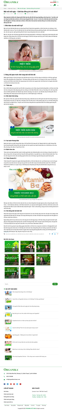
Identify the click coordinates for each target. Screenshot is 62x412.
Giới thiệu (6, 391)
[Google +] (57, 234)
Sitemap (44, 405)
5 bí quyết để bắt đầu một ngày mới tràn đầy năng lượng (25, 306)
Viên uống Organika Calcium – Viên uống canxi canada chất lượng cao (29, 356)
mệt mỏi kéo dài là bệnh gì (23, 234)
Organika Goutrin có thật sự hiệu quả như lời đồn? (24, 320)
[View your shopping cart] (54, 5)
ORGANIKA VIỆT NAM (31, 408)
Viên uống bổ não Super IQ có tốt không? (22, 292)
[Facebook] (50, 234)
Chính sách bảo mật (8, 394)
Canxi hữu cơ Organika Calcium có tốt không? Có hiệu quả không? (28, 299)
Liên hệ (32, 405)
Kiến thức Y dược (30, 13)
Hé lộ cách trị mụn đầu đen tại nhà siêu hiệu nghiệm (25, 342)
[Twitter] (52, 234)
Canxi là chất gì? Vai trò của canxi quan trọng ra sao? (25, 327)
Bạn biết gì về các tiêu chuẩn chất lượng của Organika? (25, 313)
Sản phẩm (13, 405)
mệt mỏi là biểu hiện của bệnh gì (37, 234)
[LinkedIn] (55, 234)
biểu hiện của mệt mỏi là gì (12, 234)
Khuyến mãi (20, 405)
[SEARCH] (55, 284)
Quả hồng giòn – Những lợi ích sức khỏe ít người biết (25, 335)
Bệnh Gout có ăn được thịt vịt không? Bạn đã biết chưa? (26, 349)
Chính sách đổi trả (8, 402)
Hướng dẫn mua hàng (9, 396)
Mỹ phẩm (27, 405)
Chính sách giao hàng (9, 399)
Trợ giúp (38, 405)
